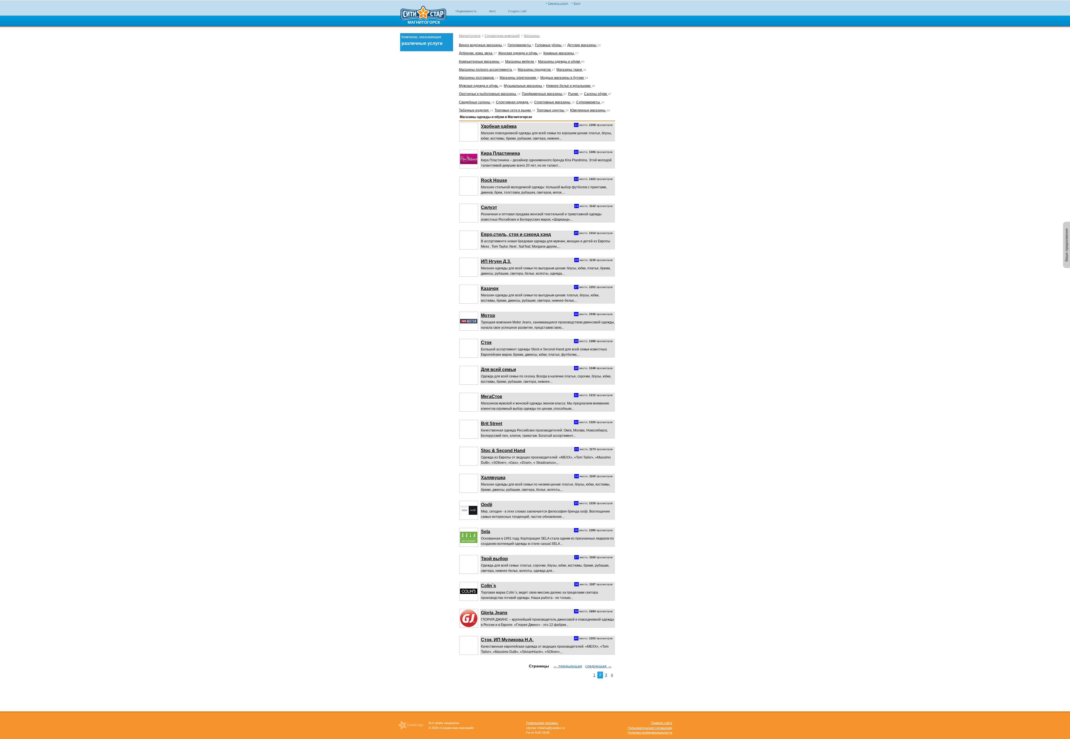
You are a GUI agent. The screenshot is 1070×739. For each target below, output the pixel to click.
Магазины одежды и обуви (559, 62)
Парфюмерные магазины (542, 94)
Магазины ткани (569, 70)
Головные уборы (548, 45)
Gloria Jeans (494, 612)
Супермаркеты (588, 102)
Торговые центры (551, 110)
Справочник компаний (502, 36)
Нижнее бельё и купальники (568, 86)
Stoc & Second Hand (503, 450)
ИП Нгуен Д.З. (496, 261)
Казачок (489, 288)
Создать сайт (517, 11)
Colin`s (488, 585)
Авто (492, 11)
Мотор (488, 315)
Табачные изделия (474, 110)
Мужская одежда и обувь (479, 86)
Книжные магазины (559, 53)
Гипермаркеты (520, 45)
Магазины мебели (520, 62)
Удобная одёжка (499, 126)
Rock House (494, 180)
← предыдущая (567, 666)
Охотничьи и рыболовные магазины (488, 94)
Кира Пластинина (500, 153)
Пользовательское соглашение (650, 728)
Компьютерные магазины (479, 62)
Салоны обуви (596, 94)
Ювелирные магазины (588, 110)
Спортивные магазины (552, 102)
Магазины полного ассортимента (486, 70)
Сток (486, 342)
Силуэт (489, 207)
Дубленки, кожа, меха (476, 53)
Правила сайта (661, 723)
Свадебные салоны (475, 102)
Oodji (486, 504)
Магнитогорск (469, 36)
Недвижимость (466, 11)
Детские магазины (582, 45)
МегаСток (491, 396)
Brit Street (491, 423)
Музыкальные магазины (523, 86)
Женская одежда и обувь (518, 53)
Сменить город (558, 3)
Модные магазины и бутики (562, 78)
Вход (577, 3)
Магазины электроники (518, 78)
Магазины (532, 36)
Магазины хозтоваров (477, 78)
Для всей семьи (498, 369)
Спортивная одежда (512, 102)
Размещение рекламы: (542, 723)
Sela (485, 531)
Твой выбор (494, 558)
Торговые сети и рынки (513, 110)
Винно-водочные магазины (481, 45)
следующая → (598, 666)
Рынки (573, 94)
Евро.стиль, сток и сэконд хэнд (516, 234)
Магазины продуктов (534, 70)
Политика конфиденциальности (650, 732)
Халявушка (493, 477)
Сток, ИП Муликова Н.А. (507, 639)
